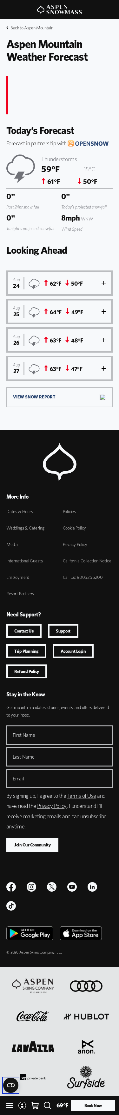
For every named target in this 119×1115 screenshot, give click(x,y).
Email (18, 779)
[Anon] (86, 1046)
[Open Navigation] (9, 1105)
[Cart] (35, 1105)
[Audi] (86, 986)
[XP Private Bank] (33, 1077)
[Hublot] (86, 1016)
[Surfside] (86, 1077)
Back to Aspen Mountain (31, 27)
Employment (17, 577)
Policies (69, 511)
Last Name (24, 757)
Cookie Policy (74, 527)
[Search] (47, 1105)
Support (63, 630)
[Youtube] (72, 887)
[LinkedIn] (92, 887)
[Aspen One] (33, 986)
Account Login (73, 651)
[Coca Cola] (33, 1016)
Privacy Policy (75, 544)
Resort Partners (20, 593)
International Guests (24, 560)
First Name (24, 735)
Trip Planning (26, 651)
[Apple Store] (81, 933)
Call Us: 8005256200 (83, 577)
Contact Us (24, 630)
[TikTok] (11, 906)
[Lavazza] (33, 1046)
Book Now (93, 1105)
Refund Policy (26, 671)
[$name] (11, 887)
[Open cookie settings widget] (10, 1085)
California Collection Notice (87, 560)
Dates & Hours (19, 511)
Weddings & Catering (25, 527)
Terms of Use (81, 795)
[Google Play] (29, 933)
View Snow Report (34, 396)
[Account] (22, 1105)
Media (12, 544)
